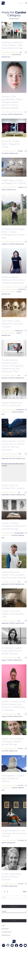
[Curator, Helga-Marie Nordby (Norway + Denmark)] (14, 858)
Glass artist (11, 410)
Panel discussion (13, 52)
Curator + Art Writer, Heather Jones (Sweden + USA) (14, 614)
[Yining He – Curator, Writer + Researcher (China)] (14, 128)
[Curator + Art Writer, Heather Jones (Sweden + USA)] (14, 598)
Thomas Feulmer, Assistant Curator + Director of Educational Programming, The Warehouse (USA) (13, 366)
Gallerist (10, 533)
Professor (11, 331)
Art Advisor (5, 287)
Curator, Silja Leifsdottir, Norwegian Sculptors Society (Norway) (13, 741)
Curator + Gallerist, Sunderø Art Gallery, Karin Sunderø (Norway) (14, 526)
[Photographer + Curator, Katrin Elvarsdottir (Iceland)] (14, 763)
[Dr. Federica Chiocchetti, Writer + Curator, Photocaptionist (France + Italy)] (14, 209)
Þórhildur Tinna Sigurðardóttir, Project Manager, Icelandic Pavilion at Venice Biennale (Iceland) (12, 102)
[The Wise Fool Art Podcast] (3, 3)
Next (24, 891)
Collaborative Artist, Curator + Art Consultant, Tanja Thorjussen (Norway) (14, 575)
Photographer (12, 289)
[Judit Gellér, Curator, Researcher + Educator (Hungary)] (14, 307)
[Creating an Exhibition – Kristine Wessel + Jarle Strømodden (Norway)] (14, 30)
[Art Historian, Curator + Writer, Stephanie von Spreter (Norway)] (14, 636)
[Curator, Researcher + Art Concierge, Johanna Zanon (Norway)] (14, 810)
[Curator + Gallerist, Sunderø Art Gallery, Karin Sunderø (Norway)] (14, 509)
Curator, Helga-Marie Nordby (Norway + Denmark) (11, 877)
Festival (10, 112)
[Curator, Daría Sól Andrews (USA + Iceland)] (14, 472)
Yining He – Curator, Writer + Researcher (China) (11, 144)
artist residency (6, 454)
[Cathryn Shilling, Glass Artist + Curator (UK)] (14, 390)
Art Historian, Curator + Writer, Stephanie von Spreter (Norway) (12, 651)
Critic (20, 287)
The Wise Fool (6, 54)
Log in (3, 925)
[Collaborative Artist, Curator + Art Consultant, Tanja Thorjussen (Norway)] (14, 555)
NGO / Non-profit (7, 456)
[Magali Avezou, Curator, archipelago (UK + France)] (14, 167)
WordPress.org (6, 935)
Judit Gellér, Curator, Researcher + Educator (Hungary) (12, 324)
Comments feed (6, 932)
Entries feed (5, 929)
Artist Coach (14, 287)
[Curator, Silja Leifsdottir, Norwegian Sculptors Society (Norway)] (14, 728)
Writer (19, 242)
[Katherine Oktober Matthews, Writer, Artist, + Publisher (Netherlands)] (14, 260)
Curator (4, 52)
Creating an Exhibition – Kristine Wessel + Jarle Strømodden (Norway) (13, 45)
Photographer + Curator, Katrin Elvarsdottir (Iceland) (13, 778)
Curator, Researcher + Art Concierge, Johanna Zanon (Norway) (14, 833)
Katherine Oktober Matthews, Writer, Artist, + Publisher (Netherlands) (14, 280)
